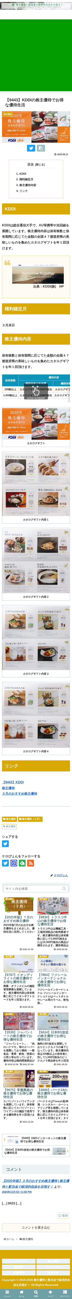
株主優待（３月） (31, 819)
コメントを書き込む (36, 1227)
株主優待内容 (27, 185)
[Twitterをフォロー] (5, 863)
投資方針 (53, 1272)
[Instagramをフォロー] (13, 863)
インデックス (53, 1266)
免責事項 (18, 1272)
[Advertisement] (36, 55)
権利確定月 (26, 179)
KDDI (22, 173)
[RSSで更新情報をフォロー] (30, 863)
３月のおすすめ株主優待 (19, 793)
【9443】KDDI (13, 782)
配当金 (19, 1266)
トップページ (18, 1261)
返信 (65, 1215)
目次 (30, 164)
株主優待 (8, 788)
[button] (64, 888)
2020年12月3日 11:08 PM (17, 1192)
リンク (23, 190)
